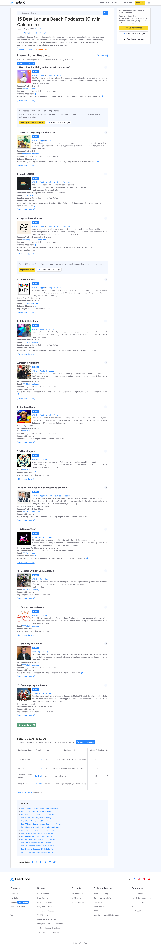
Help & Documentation (141, 898)
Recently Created (139, 906)
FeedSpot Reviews (18, 906)
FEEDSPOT (104, 3)
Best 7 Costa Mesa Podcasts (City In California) (38, 814)
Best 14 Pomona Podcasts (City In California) (37, 852)
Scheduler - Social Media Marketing (108, 915)
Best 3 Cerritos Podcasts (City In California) (36, 836)
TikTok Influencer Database (48, 932)
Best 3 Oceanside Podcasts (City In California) (37, 846)
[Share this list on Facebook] (24, 33)
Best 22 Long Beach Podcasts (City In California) (38, 839)
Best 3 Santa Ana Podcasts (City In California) (37, 821)
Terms (12, 915)
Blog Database (43, 898)
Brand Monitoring (101, 894)
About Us (14, 894)
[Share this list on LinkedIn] (32, 33)
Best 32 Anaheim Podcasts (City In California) (37, 830)
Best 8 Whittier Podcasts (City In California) (36, 843)
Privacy (13, 911)
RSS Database (43, 894)
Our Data (14, 898)
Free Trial (140, 3)
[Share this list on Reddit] (36, 33)
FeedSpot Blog (138, 911)
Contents (38, 29)
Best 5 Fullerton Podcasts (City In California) (37, 833)
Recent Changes (138, 902)
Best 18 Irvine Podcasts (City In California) (36, 811)
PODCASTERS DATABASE (122, 3)
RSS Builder (98, 911)
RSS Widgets (99, 902)
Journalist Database (45, 911)
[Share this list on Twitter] (28, 33)
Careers (19, 902)
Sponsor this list (43, 49)
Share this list (23, 862)
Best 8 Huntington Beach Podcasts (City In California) (40, 827)
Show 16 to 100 (28, 725)
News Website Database (47, 919)
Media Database (78, 902)
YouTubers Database (45, 915)
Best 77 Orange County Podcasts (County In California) (41, 824)
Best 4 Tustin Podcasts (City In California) (36, 818)
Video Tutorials (138, 894)
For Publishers (77, 894)
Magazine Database (45, 906)
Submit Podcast (25, 49)
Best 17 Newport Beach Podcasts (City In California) (39, 808)
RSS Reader (76, 898)
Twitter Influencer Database (48, 928)
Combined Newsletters (103, 898)
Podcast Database (45, 902)
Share (19, 33)
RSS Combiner (99, 906)
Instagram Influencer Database (50, 924)
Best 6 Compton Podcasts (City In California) (37, 849)
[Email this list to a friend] (40, 33)
